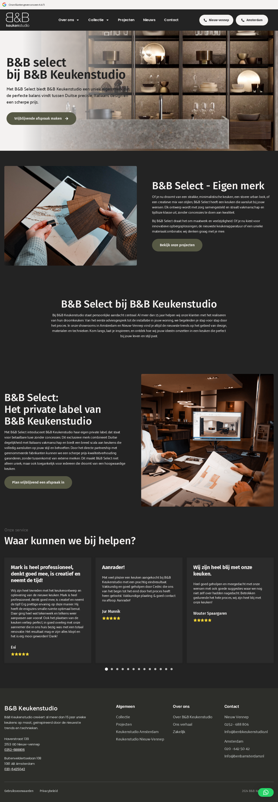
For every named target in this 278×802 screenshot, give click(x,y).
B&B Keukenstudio (30, 708)
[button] (266, 792)
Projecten (126, 19)
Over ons (66, 19)
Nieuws (149, 19)
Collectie (95, 19)
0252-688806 (14, 749)
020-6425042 (14, 769)
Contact (171, 19)
